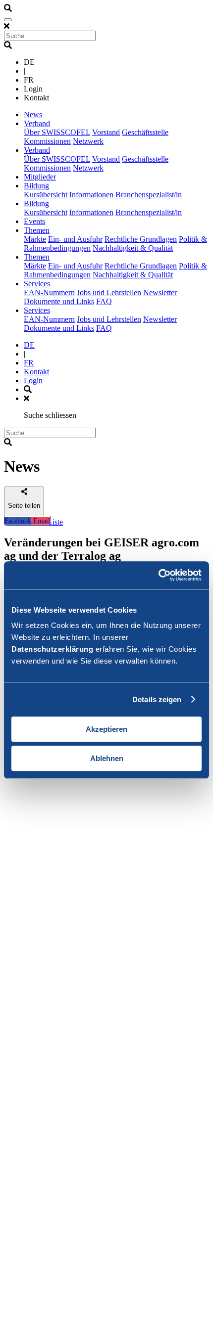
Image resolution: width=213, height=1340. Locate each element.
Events (34, 221)
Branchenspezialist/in (148, 194)
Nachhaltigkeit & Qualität (133, 248)
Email (40, 521)
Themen (37, 230)
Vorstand (106, 132)
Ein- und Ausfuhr (75, 239)
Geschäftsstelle (145, 132)
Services (37, 283)
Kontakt (36, 371)
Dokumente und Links (59, 301)
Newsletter (160, 292)
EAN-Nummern (49, 292)
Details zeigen (156, 699)
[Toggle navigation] (8, 19)
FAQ (104, 301)
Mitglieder (40, 177)
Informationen (91, 194)
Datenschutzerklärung (52, 649)
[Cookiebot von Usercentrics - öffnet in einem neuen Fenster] (158, 575)
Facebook (17, 521)
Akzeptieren (106, 729)
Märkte (35, 239)
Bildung (36, 185)
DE (29, 345)
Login (33, 380)
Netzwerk (88, 141)
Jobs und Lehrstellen (109, 292)
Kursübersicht (45, 194)
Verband (37, 123)
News (33, 114)
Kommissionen (47, 141)
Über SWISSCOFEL (57, 132)
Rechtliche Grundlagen (141, 239)
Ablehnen (106, 758)
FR (29, 362)
